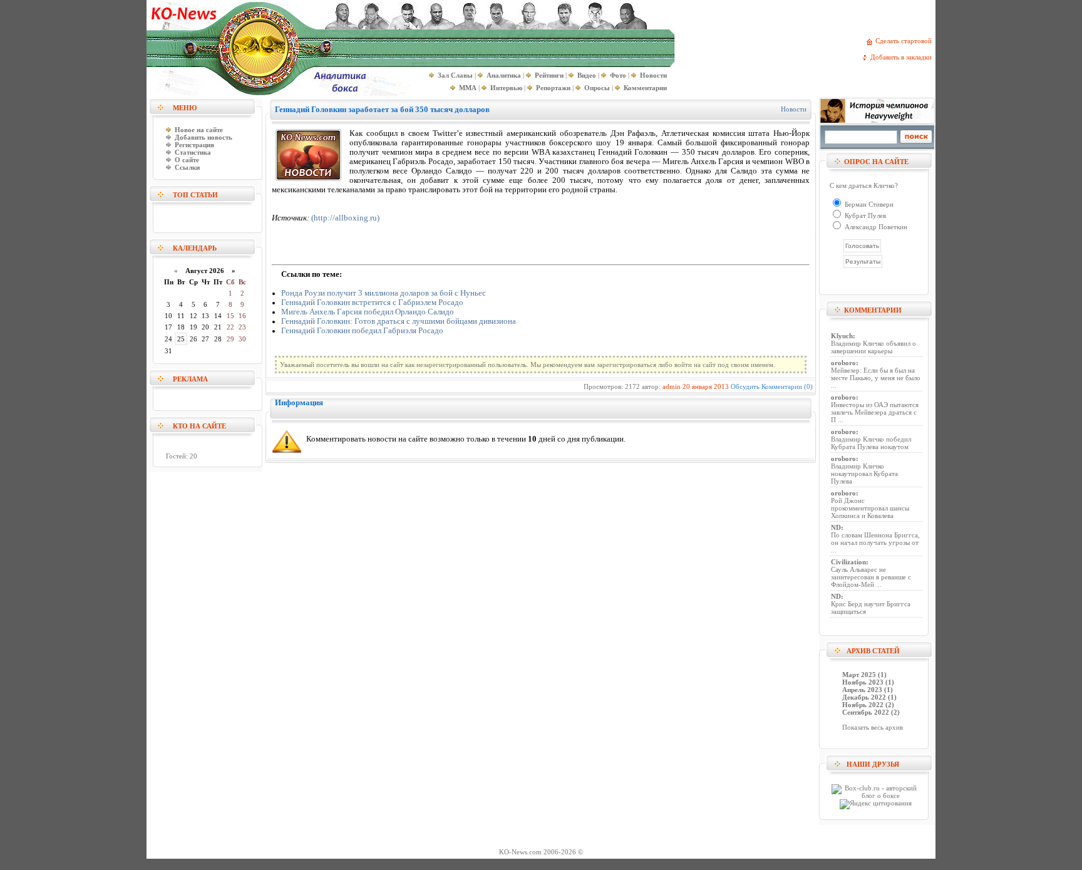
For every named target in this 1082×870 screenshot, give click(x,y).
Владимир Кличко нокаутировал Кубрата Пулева (864, 473)
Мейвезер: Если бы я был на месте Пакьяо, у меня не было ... (875, 377)
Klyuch (842, 335)
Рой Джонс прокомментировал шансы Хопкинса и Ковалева (870, 508)
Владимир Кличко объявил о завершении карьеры (873, 347)
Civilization (848, 562)
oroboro (843, 362)
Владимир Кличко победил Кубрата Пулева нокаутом (871, 442)
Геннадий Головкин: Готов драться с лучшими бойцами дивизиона (398, 321)
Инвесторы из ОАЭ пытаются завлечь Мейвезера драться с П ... (875, 412)
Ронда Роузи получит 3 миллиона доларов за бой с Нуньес (383, 293)
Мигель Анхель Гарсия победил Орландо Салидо (367, 312)
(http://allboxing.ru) (345, 218)
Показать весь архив (872, 727)
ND (836, 527)
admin (671, 386)
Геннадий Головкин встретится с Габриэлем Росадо (372, 302)
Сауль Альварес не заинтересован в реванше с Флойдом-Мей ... (871, 577)
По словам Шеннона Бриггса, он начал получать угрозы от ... (875, 542)
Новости (793, 109)
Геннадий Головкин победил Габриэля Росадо (362, 330)
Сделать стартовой (905, 40)
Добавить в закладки (902, 57)
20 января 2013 (706, 386)
